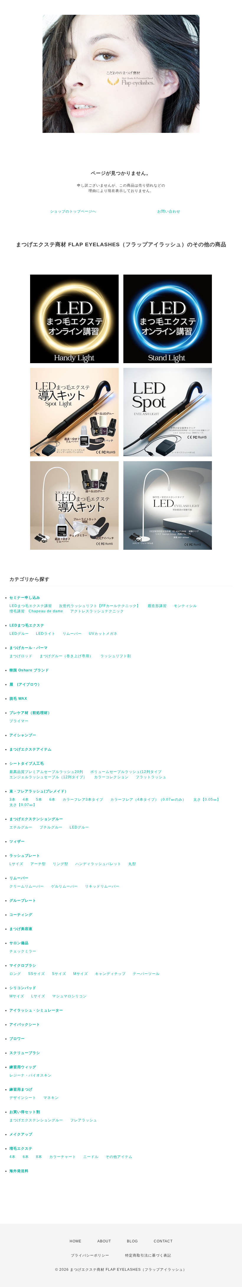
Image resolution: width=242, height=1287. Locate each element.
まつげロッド (20, 656)
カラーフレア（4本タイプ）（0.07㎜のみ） (148, 799)
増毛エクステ (20, 1148)
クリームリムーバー (26, 886)
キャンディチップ (110, 974)
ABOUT (104, 1241)
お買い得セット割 (24, 1112)
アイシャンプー (22, 735)
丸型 (132, 864)
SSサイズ (36, 974)
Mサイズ (80, 974)
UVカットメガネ (103, 634)
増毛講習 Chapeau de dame (36, 611)
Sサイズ (59, 974)
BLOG (132, 1241)
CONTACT (163, 1241)
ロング (15, 974)
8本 (39, 1157)
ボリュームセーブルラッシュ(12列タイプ (126, 772)
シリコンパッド (22, 988)
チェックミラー (22, 951)
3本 (12, 799)
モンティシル (185, 606)
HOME (75, 1241)
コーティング (20, 915)
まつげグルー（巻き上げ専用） (66, 656)
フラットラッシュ (151, 777)
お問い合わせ (168, 211)
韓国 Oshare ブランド (29, 670)
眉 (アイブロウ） (25, 684)
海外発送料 (19, 1171)
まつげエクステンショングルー (36, 819)
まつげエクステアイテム (30, 749)
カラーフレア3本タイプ (83, 799)
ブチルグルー (51, 827)
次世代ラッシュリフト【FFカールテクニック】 (99, 606)
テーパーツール (146, 974)
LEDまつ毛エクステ (26, 625)
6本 (52, 799)
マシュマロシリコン (69, 996)
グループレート (22, 900)
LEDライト (45, 634)
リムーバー (72, 634)
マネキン (51, 1098)
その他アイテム (119, 1157)
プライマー (19, 721)
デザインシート (22, 1098)
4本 (26, 799)
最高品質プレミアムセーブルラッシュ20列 (46, 772)
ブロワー (17, 1039)
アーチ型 (38, 864)
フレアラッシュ (83, 1120)
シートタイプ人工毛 (26, 763)
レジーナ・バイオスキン (30, 1075)
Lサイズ (16, 864)
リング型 (60, 864)
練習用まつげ (20, 1089)
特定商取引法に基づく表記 (148, 1255)
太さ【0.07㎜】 (23, 805)
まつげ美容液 (20, 929)
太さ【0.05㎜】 (207, 799)
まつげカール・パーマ (28, 648)
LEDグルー (19, 634)
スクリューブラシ (24, 1053)
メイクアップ (20, 1134)
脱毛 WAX (18, 698)
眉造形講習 (157, 606)
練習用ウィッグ (22, 1067)
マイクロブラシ (22, 965)
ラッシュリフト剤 (115, 656)
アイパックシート (24, 1024)
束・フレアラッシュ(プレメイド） (38, 791)
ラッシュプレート (24, 856)
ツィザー (17, 841)
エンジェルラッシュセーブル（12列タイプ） (48, 777)
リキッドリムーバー (102, 886)
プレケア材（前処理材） (30, 713)
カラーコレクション (111, 777)
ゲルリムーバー (64, 886)
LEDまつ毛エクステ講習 (30, 606)
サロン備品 (19, 943)
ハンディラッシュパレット (98, 864)
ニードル (91, 1157)
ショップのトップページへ (73, 211)
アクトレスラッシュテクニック (97, 611)
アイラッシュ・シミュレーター (36, 1010)
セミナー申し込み (24, 598)
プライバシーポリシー (90, 1255)
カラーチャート (62, 1157)
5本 (39, 799)
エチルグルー (20, 827)
